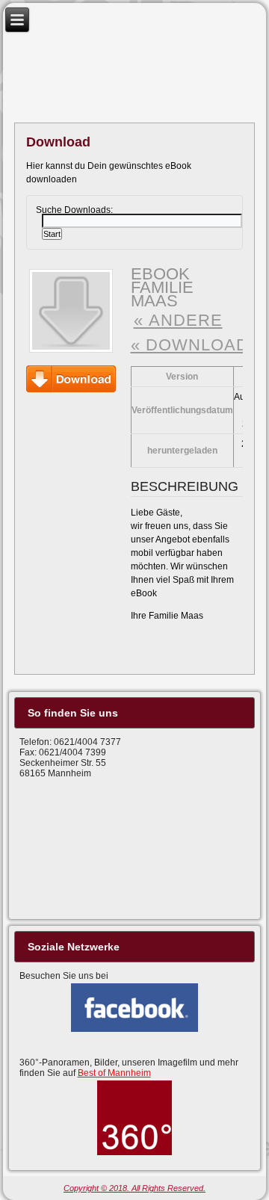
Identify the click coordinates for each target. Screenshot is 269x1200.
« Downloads (196, 344)
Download (71, 378)
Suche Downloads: (74, 209)
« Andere (178, 320)
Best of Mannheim (114, 1073)
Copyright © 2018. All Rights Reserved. (134, 1188)
